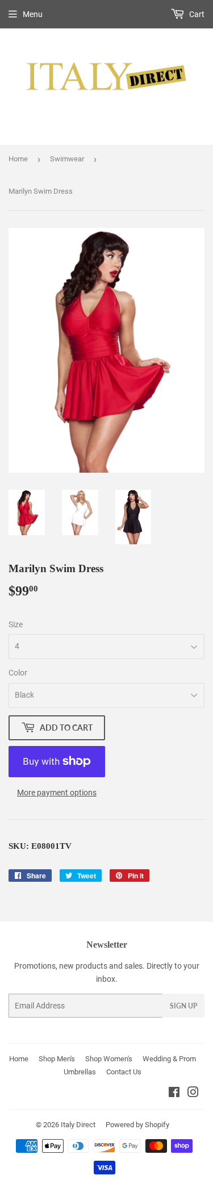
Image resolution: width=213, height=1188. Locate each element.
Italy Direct (78, 1124)
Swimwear (67, 159)
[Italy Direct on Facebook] (174, 1093)
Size (16, 624)
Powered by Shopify (137, 1124)
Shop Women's (108, 1058)
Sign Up (183, 1006)
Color (18, 672)
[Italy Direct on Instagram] (193, 1093)
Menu (33, 14)
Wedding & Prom (169, 1058)
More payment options (57, 792)
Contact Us (123, 1072)
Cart (195, 14)
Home (18, 159)
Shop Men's (57, 1058)
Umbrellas (80, 1072)
